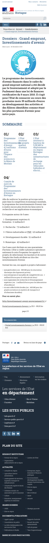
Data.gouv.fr (9, 426)
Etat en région (32, 487)
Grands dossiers (31, 29)
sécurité (30, 498)
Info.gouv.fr (9, 416)
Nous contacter (33, 2)
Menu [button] (6, 25)
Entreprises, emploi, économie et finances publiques (34, 473)
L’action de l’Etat (32, 458)
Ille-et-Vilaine (32, 399)
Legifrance (8, 423)
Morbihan (30, 402)
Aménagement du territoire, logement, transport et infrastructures (13, 481)
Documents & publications (14, 516)
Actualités (7, 467)
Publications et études (11, 530)
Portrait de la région (11, 458)
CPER (6, 509)
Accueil (19, 29)
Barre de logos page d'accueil (16, 535)
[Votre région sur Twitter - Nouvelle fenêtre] (41, 24)
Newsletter (43, 2)
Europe (29, 490)
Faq (5, 377)
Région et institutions (13, 454)
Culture (6, 496)
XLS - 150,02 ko (22, 306)
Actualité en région (10, 471)
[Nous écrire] (18, 433)
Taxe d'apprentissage (34, 530)
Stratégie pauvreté (33, 509)
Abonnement (25, 377)
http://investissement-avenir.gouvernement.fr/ (23, 301)
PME (29, 232)
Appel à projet (9, 519)
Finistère (8, 402)
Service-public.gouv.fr (13, 419)
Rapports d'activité (33, 519)
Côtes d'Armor (9, 399)
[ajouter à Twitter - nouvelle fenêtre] (15, 343)
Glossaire (8, 380)
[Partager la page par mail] (18, 343)
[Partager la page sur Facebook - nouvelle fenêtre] (11, 343)
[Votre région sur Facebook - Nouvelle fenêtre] (37, 24)
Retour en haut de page (33, 343)
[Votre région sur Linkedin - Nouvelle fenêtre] (45, 24)
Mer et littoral (32, 493)
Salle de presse (42, 5)
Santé (29, 496)
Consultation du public (12, 522)
